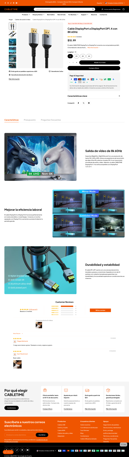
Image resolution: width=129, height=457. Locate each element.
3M (83, 56)
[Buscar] (93, 9)
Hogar (11, 19)
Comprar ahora (94, 68)
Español (99, 3)
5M (89, 56)
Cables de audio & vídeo (22, 19)
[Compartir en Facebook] (78, 103)
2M (76, 56)
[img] (17, 338)
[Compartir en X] (84, 103)
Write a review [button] (100, 310)
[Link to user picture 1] (17, 364)
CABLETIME (13, 456)
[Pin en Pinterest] (89, 103)
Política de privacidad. (12, 441)
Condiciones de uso (42, 439)
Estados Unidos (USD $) (115, 3)
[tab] (11, 120)
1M (70, 56)
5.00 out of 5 (33, 309)
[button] (72, 36)
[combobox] (64, 9)
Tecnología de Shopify (24, 456)
